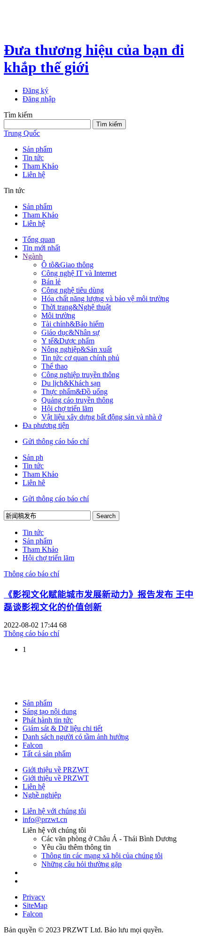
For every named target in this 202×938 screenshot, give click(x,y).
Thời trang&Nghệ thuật (76, 307)
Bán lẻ (51, 282)
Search (106, 515)
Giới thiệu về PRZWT (56, 770)
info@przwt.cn (45, 819)
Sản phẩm (37, 149)
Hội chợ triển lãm (67, 408)
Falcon (33, 745)
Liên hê (34, 483)
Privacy (34, 897)
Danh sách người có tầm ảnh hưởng (76, 737)
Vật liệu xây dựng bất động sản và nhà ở (101, 417)
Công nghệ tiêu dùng (72, 290)
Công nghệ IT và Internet (79, 273)
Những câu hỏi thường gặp (81, 864)
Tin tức (33, 158)
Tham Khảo (40, 166)
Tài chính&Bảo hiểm (72, 324)
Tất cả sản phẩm (47, 754)
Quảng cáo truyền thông (77, 400)
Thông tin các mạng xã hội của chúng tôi (102, 856)
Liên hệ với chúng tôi (54, 811)
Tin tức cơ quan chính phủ (80, 358)
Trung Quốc (22, 133)
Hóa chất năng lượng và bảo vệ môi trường (105, 298)
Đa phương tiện (46, 425)
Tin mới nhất (41, 248)
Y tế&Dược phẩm (67, 341)
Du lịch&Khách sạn (71, 383)
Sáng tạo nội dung (50, 711)
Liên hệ (34, 787)
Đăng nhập (39, 99)
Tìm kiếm (109, 124)
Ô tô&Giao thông (67, 265)
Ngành (33, 256)
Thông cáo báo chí (31, 574)
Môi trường (58, 315)
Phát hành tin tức (48, 720)
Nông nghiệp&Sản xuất (76, 349)
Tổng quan (39, 239)
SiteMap (35, 905)
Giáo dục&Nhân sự (70, 332)
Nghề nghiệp (42, 795)
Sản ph (33, 457)
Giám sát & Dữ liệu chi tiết (62, 728)
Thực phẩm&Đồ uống (74, 391)
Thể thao (54, 366)
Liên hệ (34, 174)
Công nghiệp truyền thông (80, 375)
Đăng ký (35, 90)
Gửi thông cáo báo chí (56, 441)
